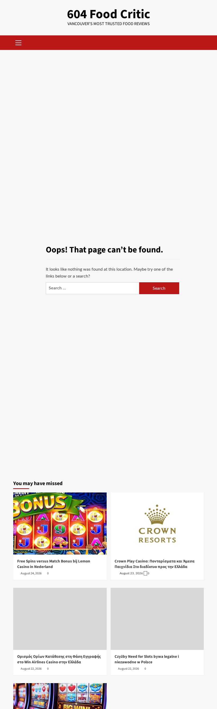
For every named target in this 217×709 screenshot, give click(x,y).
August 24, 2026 (31, 573)
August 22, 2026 (31, 668)
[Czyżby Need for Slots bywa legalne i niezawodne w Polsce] (157, 619)
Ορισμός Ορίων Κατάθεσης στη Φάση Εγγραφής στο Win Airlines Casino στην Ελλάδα (59, 659)
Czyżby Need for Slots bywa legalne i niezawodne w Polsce (147, 659)
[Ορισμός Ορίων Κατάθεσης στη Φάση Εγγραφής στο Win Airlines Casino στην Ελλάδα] (60, 619)
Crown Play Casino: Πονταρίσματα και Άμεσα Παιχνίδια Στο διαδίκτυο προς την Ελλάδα (155, 564)
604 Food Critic (108, 14)
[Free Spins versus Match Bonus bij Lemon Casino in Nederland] (60, 523)
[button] (18, 42)
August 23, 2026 (131, 573)
